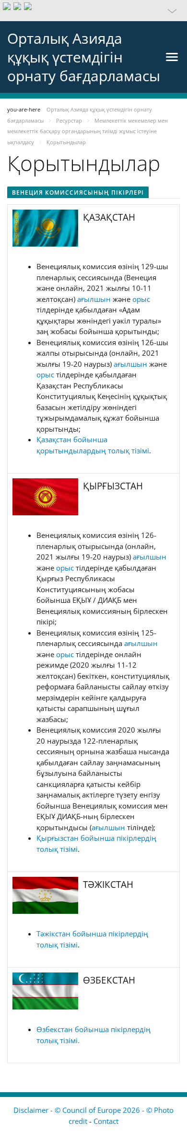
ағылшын (95, 299)
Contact (106, 1121)
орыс (141, 299)
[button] (93, 10)
